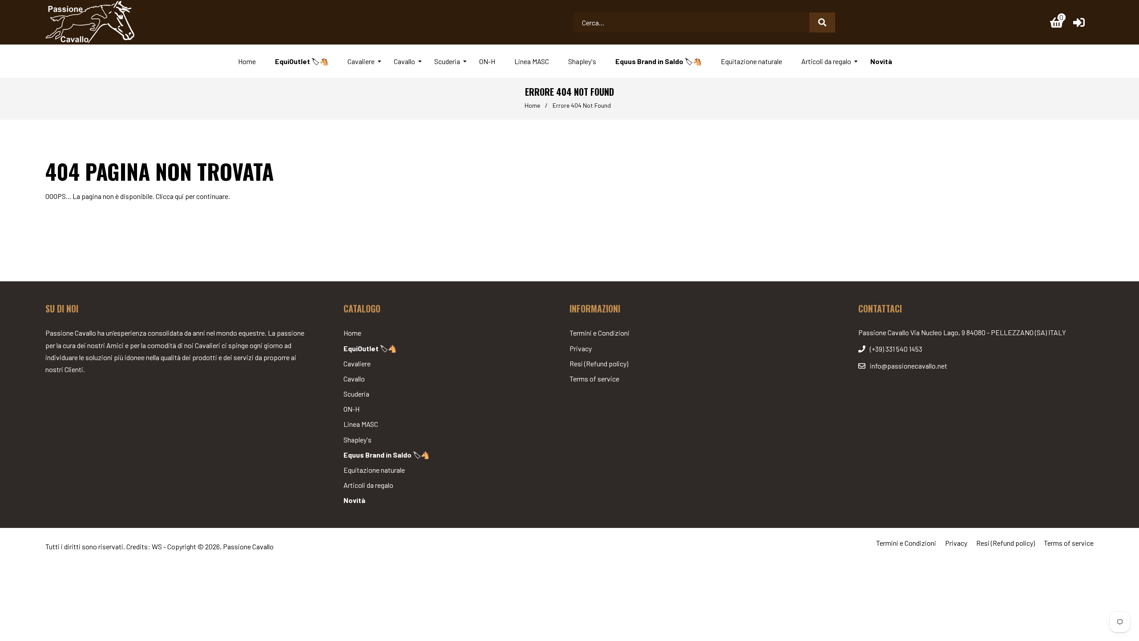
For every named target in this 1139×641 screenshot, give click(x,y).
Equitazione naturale (374, 470)
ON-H (351, 409)
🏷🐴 (370, 348)
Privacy (581, 348)
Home (532, 105)
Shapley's (357, 439)
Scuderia (356, 393)
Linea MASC (360, 424)
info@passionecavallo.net (908, 365)
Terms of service (594, 378)
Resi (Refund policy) (599, 363)
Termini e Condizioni (600, 333)
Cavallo (354, 378)
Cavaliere (357, 363)
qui (179, 196)
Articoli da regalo (368, 485)
